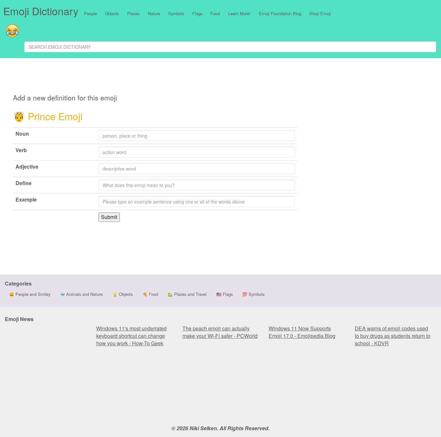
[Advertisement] (161, 77)
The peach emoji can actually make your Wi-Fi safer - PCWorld (220, 332)
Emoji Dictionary (40, 10)
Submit (109, 217)
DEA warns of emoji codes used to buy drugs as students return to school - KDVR (392, 336)
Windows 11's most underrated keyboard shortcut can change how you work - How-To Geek (131, 336)
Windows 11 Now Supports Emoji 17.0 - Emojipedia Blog (302, 332)
